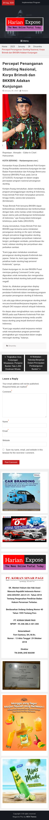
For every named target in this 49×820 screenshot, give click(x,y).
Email (5, 431)
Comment (7, 392)
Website (6, 440)
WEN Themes (31, 817)
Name (5, 422)
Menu (26, 41)
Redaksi (25, 91)
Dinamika (12, 346)
